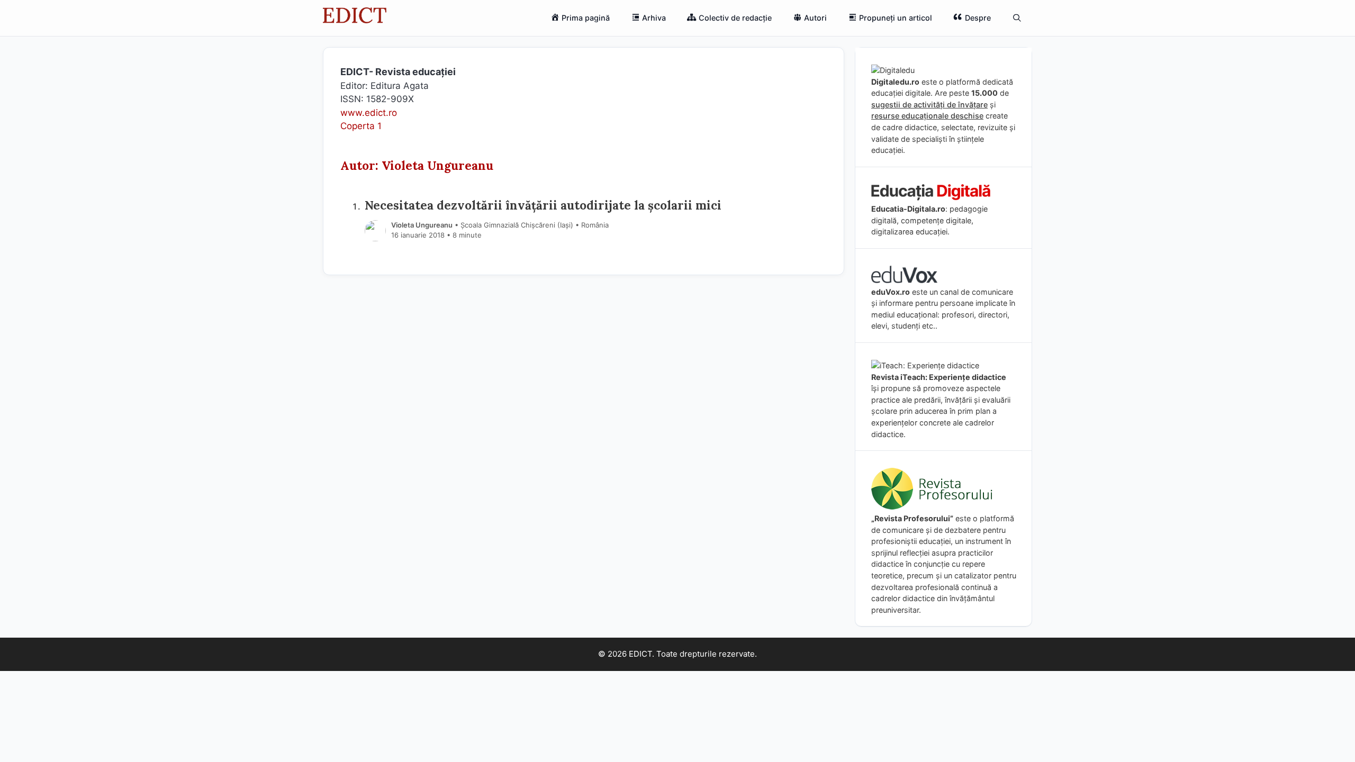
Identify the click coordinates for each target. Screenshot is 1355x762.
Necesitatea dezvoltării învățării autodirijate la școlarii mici (543, 205)
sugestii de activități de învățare (929, 104)
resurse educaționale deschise (927, 115)
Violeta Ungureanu (422, 225)
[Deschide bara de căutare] (1017, 18)
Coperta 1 (361, 126)
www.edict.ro (368, 112)
